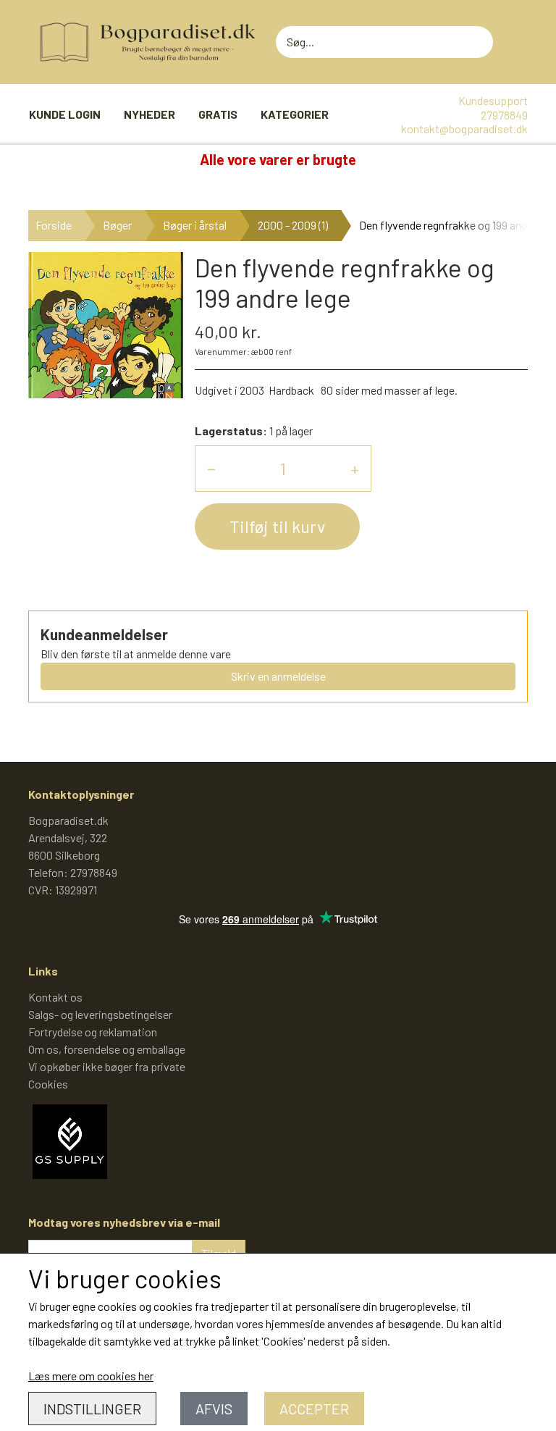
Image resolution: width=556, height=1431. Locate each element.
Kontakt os (55, 997)
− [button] (211, 468)
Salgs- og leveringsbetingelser (100, 1014)
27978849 (504, 115)
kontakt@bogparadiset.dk (464, 128)
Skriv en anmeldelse (278, 676)
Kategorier (295, 114)
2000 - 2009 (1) (293, 225)
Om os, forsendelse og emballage (106, 1049)
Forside (53, 225)
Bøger (117, 225)
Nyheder (149, 114)
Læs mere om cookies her (90, 1375)
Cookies (48, 1084)
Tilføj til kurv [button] (277, 526)
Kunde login (65, 114)
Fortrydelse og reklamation (92, 1031)
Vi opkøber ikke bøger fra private (106, 1066)
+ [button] (354, 468)
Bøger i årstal (195, 225)
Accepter (314, 1408)
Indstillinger (92, 1408)
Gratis (217, 114)
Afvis (213, 1408)
